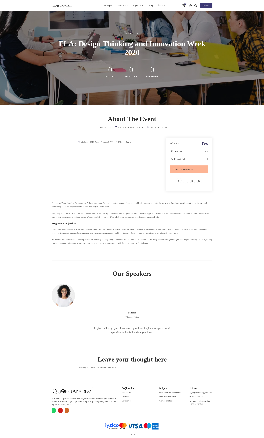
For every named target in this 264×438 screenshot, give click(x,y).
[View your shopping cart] (184, 5)
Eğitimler (125, 396)
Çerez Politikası (166, 401)
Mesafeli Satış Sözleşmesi (170, 392)
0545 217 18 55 (196, 396)
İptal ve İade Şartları (167, 396)
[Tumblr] (199, 180)
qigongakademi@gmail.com (200, 392)
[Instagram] (67, 410)
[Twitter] (185, 180)
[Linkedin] (192, 180)
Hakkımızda (126, 392)
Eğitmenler (126, 401)
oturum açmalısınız (108, 368)
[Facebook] (179, 180)
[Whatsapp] (54, 410)
